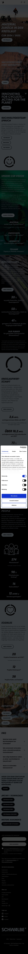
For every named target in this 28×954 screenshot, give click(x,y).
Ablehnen (14, 505)
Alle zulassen (14, 495)
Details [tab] (14, 451)
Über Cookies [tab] (22, 451)
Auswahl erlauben (14, 500)
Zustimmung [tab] (5, 451)
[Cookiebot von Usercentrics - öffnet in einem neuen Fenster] (20, 447)
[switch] (24, 480)
